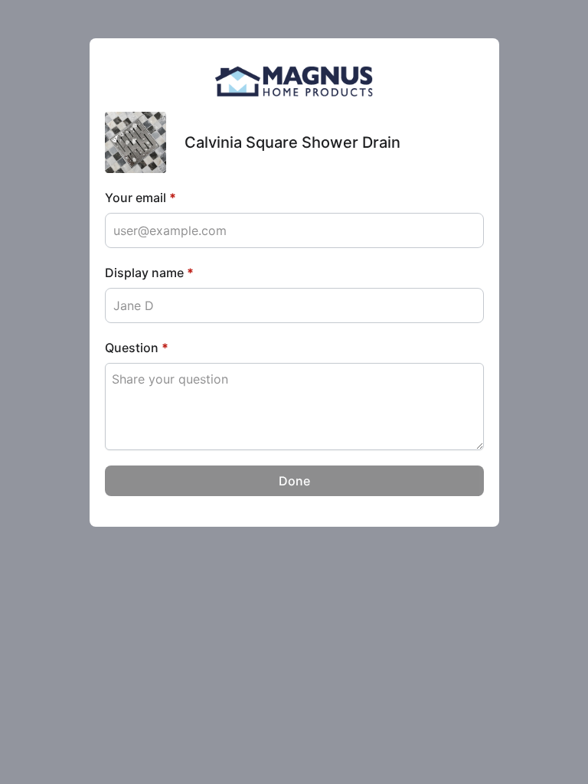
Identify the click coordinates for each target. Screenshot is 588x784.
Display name (149, 272)
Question (136, 347)
